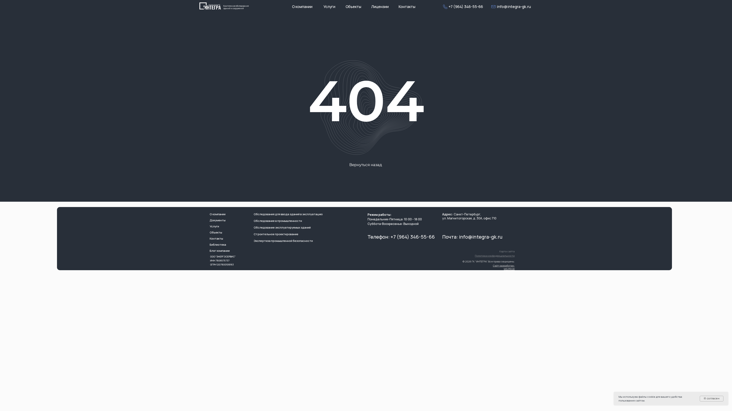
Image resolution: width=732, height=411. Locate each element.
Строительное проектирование (276, 234)
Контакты (216, 239)
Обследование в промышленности (278, 221)
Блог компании (220, 251)
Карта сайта (507, 251)
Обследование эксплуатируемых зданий (282, 227)
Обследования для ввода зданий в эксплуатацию (288, 214)
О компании (218, 214)
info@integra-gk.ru (480, 236)
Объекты (216, 232)
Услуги (214, 226)
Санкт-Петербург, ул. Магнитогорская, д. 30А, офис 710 (469, 216)
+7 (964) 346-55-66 (466, 6)
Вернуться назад (365, 164)
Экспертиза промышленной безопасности (283, 241)
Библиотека (218, 245)
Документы (218, 220)
